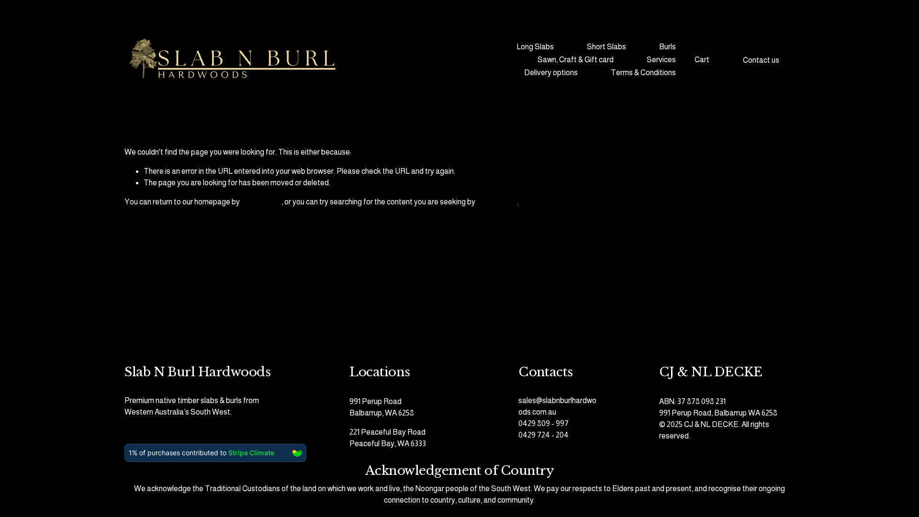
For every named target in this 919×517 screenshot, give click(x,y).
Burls (667, 47)
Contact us (761, 60)
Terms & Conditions (643, 72)
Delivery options (551, 72)
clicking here (261, 202)
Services (661, 60)
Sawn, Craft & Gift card (576, 60)
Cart (702, 60)
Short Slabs (606, 47)
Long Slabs (535, 47)
